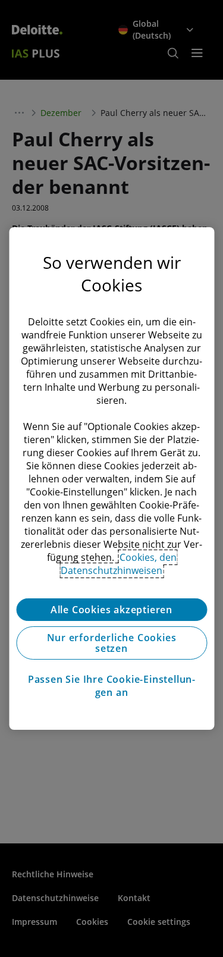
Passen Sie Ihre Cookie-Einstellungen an (111, 686)
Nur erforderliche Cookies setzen (112, 643)
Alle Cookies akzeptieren (111, 609)
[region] (111, 478)
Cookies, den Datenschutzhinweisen (119, 564)
